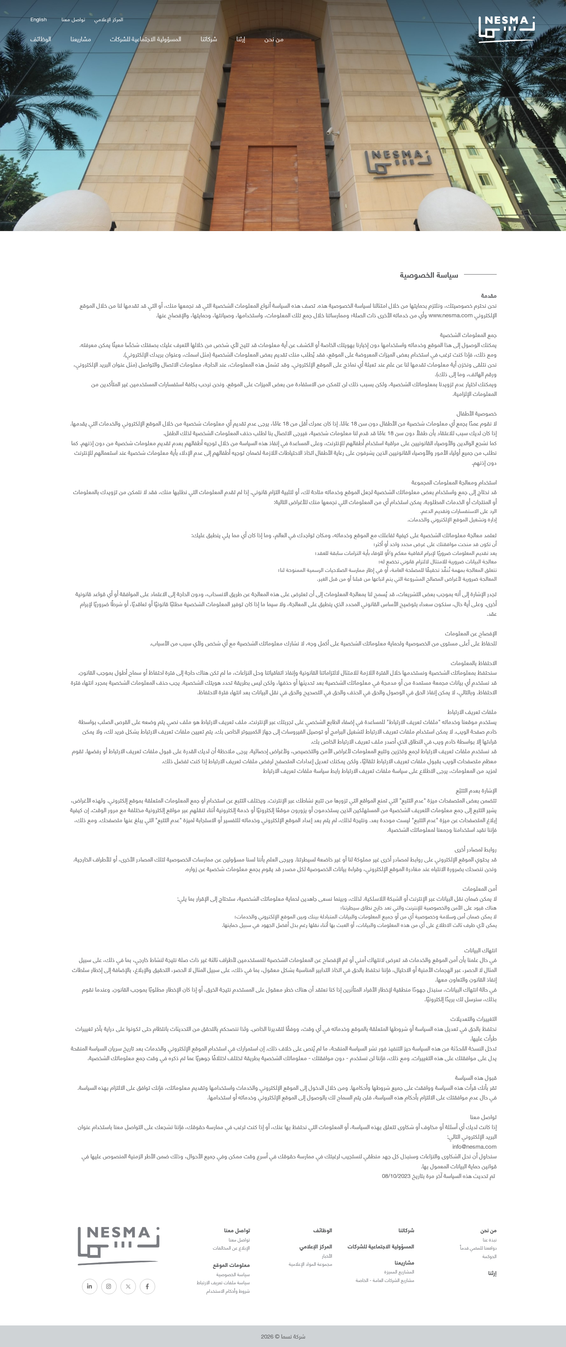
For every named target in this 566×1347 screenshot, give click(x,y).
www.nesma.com (451, 314)
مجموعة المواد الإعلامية (310, 1264)
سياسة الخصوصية (233, 1274)
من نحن (274, 38)
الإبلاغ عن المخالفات (231, 1247)
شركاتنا (209, 38)
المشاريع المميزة (399, 1271)
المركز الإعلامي (108, 18)
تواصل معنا (73, 18)
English (38, 18)
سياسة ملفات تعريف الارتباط (223, 1282)
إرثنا (240, 38)
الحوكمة (489, 1256)
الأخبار (327, 1256)
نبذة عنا (490, 1239)
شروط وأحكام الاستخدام (228, 1291)
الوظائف (40, 38)
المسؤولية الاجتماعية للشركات (145, 38)
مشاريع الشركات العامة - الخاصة (385, 1280)
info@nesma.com (474, 1146)
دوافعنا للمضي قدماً (478, 1247)
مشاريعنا (80, 38)
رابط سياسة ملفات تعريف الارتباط (301, 770)
